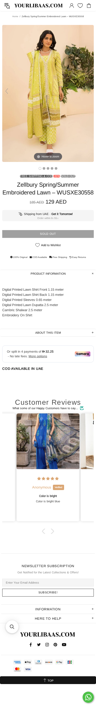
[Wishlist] (80, 5)
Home (15, 16)
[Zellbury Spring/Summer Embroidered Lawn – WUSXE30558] (40, 168)
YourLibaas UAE (38, 6)
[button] (45, 531)
